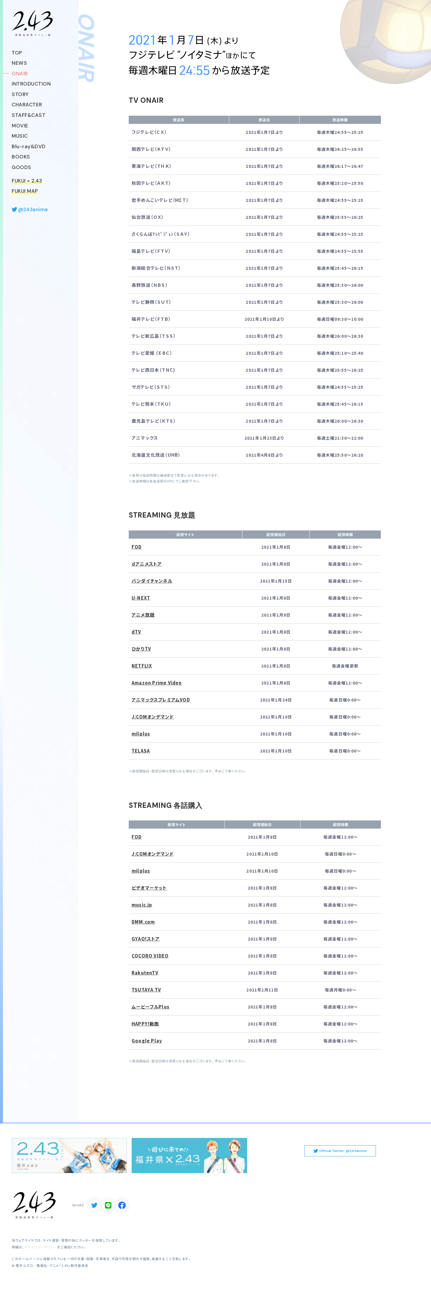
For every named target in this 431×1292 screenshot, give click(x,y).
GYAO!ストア (146, 939)
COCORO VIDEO (150, 956)
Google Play (147, 1040)
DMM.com (143, 922)
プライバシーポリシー (40, 1247)
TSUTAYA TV (146, 990)
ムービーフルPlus (150, 1006)
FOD (137, 547)
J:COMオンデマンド (153, 717)
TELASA (141, 750)
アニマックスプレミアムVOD (161, 700)
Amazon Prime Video (157, 683)
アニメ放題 (143, 615)
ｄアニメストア (147, 564)
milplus (141, 734)
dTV (136, 632)
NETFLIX (142, 666)
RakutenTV (145, 973)
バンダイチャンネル (152, 581)
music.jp (142, 905)
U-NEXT (141, 598)
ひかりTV (141, 649)
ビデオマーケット (149, 888)
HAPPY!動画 (145, 1023)
